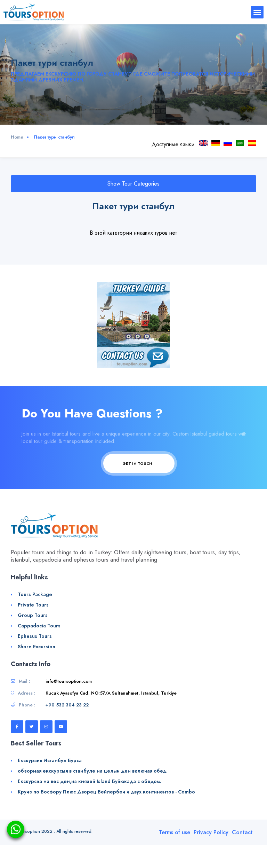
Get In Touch (137, 463)
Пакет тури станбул (228, 143)
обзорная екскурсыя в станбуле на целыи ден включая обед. (93, 770)
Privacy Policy (211, 832)
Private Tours (33, 604)
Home (17, 137)
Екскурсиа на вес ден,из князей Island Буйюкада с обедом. (89, 781)
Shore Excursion (36, 646)
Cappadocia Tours (39, 625)
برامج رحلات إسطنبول (240, 143)
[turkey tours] (33, 12)
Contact (242, 832)
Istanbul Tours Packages (203, 143)
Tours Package (35, 594)
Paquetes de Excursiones (252, 143)
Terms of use (174, 832)
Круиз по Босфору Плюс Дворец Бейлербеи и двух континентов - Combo (106, 791)
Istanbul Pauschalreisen (215, 143)
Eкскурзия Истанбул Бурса (50, 760)
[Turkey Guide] (133, 314)
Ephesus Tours (35, 636)
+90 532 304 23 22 (67, 705)
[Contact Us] (133, 357)
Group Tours (33, 615)
